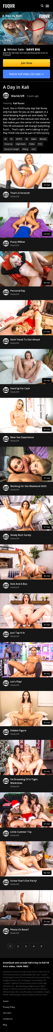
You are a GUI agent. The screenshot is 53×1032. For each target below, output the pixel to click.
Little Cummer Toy (21, 831)
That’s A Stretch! (20, 193)
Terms (6, 1001)
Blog (5, 1024)
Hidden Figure (18, 730)
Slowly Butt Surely (20, 535)
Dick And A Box (18, 583)
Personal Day (17, 290)
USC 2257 (7, 1013)
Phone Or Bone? (19, 929)
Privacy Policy (9, 1007)
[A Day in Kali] (26, 28)
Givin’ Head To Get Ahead (25, 339)
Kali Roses (18, 103)
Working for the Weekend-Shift (28, 486)
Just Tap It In (17, 632)
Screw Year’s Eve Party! (23, 880)
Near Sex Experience (22, 437)
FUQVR (9, 5)
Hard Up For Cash (20, 388)
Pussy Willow (17, 241)
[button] (42, 6)
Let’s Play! (16, 681)
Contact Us (8, 1018)
